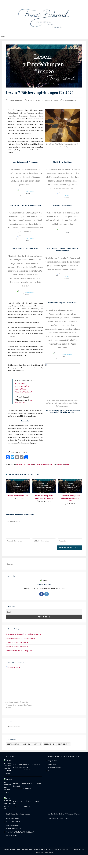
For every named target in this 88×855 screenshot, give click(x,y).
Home (6, 849)
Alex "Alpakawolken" (13, 825)
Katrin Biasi (52, 764)
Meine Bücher (15, 849)
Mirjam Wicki (52, 761)
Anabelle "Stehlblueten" (14, 822)
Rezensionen (27, 849)
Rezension (49, 744)
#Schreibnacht (20, 383)
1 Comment (26, 770)
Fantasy (52, 464)
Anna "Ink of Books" (13, 818)
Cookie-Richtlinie (77, 849)
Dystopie (37, 464)
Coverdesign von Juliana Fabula (58, 818)
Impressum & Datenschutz (59, 849)
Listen (55, 100)
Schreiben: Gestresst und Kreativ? (17, 647)
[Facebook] (41, 594)
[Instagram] (46, 594)
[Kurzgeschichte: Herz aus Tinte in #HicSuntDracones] (8, 767)
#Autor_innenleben (22, 386)
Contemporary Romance (24, 464)
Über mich (43, 849)
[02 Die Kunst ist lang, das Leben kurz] (8, 803)
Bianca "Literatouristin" (14, 829)
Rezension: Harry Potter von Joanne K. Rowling (43, 496)
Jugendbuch (60, 464)
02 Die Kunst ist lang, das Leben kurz (18, 642)
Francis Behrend (15, 100)
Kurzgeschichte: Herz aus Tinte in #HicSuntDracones (23, 634)
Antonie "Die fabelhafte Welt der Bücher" (20, 832)
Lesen (47, 100)
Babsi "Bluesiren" (12, 835)
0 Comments (27, 789)
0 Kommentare (69, 100)
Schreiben (63, 744)
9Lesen (50, 771)
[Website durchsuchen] (85, 36)
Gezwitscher (13, 744)
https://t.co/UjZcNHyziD (23, 392)
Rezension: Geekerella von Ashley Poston (19, 651)
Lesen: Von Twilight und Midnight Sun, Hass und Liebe (70, 498)
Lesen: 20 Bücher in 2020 (18, 495)
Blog (36, 849)
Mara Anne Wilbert (54, 767)
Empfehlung (45, 464)
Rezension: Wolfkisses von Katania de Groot (20, 638)
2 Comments (26, 806)
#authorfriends (20, 389)
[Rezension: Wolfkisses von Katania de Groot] (8, 786)
